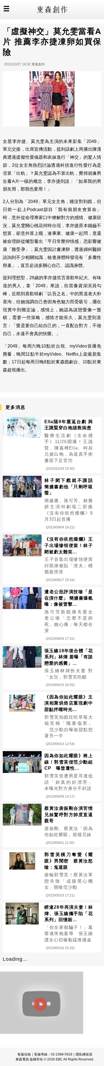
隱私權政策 (84, 1054)
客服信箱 (24, 1054)
